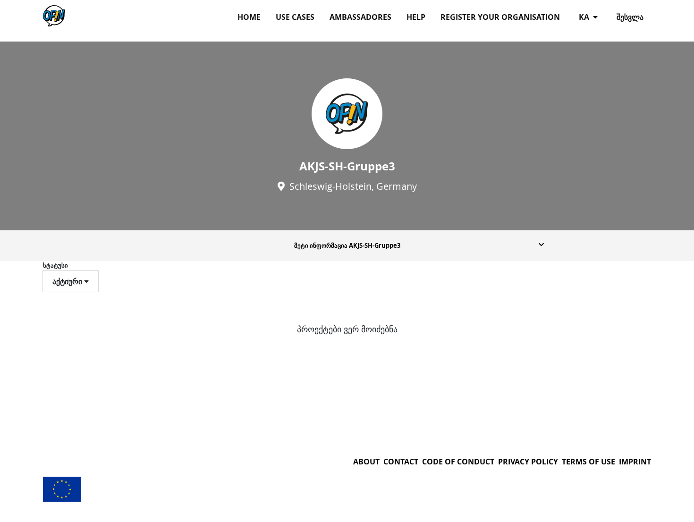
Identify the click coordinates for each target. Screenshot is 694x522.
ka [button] (585, 17)
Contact (400, 461)
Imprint (635, 461)
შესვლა (630, 17)
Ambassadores (360, 17)
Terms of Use (588, 461)
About (366, 461)
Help (415, 17)
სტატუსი (55, 265)
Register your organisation (500, 17)
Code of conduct (458, 461)
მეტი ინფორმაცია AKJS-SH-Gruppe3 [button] (347, 245)
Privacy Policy (528, 461)
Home (249, 17)
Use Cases (295, 17)
